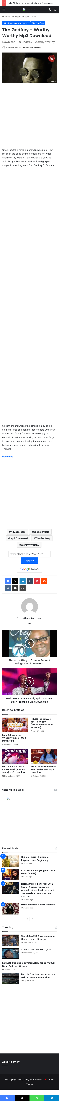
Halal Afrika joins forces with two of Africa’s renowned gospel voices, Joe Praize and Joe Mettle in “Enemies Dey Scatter (37, 890)
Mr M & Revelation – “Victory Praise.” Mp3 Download (14, 738)
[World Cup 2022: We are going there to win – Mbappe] (10, 940)
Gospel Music (41, 531)
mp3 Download (19, 538)
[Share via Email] (15, 588)
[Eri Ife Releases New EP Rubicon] (10, 908)
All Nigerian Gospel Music (24, 16)
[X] (15, 581)
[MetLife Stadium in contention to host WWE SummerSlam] (10, 978)
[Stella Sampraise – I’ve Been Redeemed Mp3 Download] (44, 756)
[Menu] (3, 10)
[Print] (23, 588)
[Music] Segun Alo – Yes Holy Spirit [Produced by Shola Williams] (42, 723)
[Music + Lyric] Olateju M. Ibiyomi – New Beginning (35, 858)
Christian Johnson (13, 47)
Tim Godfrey (38, 23)
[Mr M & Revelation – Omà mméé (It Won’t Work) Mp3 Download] (15, 756)
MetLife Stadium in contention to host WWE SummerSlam (38, 976)
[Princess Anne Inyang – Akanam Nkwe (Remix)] (10, 874)
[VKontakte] (8, 588)
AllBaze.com (18, 531)
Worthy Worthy (30, 544)
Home (7, 16)
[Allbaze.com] (29, 9)
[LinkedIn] (23, 581)
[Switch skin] (49, 10)
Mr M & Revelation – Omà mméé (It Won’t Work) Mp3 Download (14, 769)
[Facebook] (8, 581)
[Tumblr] (30, 581)
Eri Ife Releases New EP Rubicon (38, 904)
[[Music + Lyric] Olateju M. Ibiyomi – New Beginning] (10, 861)
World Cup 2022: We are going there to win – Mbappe (38, 938)
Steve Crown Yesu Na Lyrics (36, 949)
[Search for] (55, 10)
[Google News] (29, 569)
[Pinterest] (37, 581)
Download (7, 456)
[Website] (29, 623)
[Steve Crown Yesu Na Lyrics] (10, 953)
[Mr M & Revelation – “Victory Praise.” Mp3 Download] (15, 725)
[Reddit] (44, 581)
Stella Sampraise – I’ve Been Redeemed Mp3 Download (43, 769)
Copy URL (29, 560)
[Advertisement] (29, 117)
